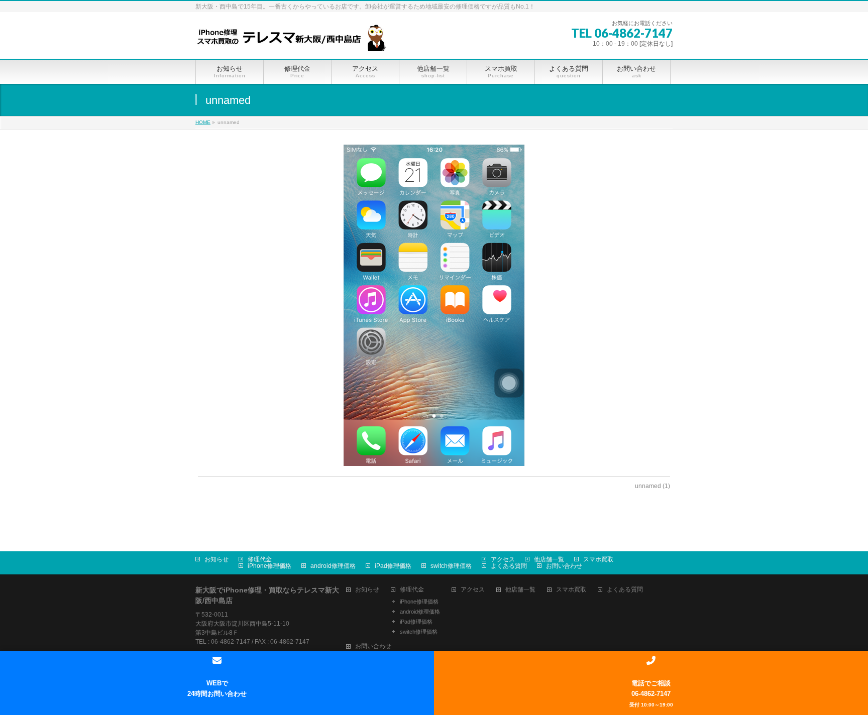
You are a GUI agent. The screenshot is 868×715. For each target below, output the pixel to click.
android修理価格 (333, 565)
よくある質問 (509, 565)
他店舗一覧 (549, 559)
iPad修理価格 (393, 565)
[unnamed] (434, 305)
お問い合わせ (564, 565)
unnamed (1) (652, 486)
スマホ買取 (598, 559)
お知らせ (216, 559)
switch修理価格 (451, 565)
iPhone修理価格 (269, 565)
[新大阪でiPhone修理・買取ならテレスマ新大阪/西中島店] (295, 40)
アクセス (503, 559)
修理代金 (260, 559)
